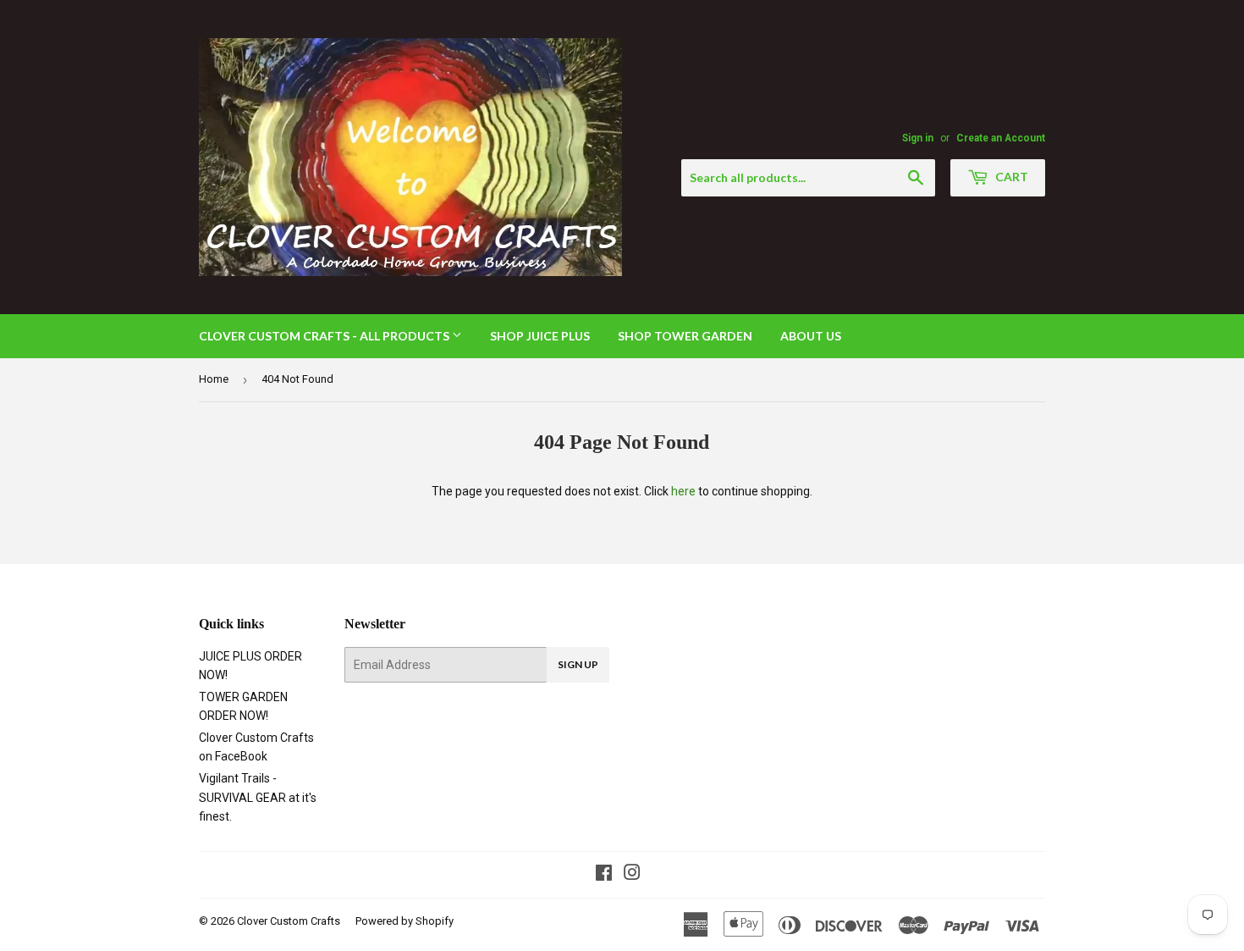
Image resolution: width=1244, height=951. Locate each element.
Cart (1010, 176)
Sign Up (578, 664)
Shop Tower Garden (685, 336)
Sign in (917, 138)
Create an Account (1000, 138)
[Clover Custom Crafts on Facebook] (604, 875)
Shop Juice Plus (540, 336)
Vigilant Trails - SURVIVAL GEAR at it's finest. (258, 797)
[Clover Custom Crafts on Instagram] (632, 875)
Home (213, 379)
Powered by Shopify (404, 921)
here (683, 491)
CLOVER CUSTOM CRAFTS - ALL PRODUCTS (325, 336)
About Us (810, 336)
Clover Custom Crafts (288, 921)
